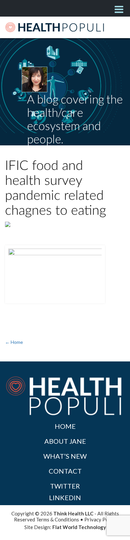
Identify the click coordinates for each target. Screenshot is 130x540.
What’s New (65, 456)
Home (65, 426)
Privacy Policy (100, 519)
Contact (65, 471)
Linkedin (65, 497)
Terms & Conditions (57, 519)
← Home (14, 342)
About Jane (65, 441)
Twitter (65, 486)
